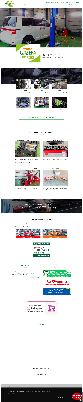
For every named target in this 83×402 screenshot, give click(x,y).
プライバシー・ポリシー (15, 393)
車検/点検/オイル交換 (64, 2)
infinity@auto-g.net (43, 374)
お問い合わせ (76, 4)
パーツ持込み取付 (46, 2)
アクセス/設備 (71, 2)
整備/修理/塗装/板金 (55, 2)
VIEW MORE (27, 92)
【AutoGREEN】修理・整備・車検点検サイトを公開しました (23, 273)
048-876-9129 (38, 373)
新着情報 (71, 4)
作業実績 (77, 2)
